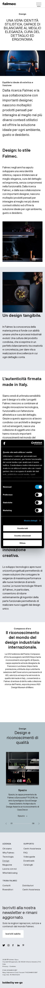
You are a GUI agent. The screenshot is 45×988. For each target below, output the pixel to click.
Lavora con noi (9, 869)
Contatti (6, 885)
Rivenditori (7, 890)
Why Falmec (8, 853)
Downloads (29, 861)
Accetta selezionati (22, 536)
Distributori (28, 885)
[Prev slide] (6, 823)
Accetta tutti (22, 528)
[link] (12, 982)
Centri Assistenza (32, 849)
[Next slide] (38, 823)
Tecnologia (8, 857)
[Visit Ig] (10, 945)
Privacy (5, 966)
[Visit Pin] (25, 945)
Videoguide (29, 857)
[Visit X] (5, 945)
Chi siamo (7, 849)
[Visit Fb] (15, 945)
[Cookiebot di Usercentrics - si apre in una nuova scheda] (31, 443)
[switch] (38, 495)
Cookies (13, 966)
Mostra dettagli (30, 521)
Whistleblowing (10, 873)
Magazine (7, 865)
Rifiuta (22, 543)
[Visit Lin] (20, 945)
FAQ (26, 853)
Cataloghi (28, 865)
